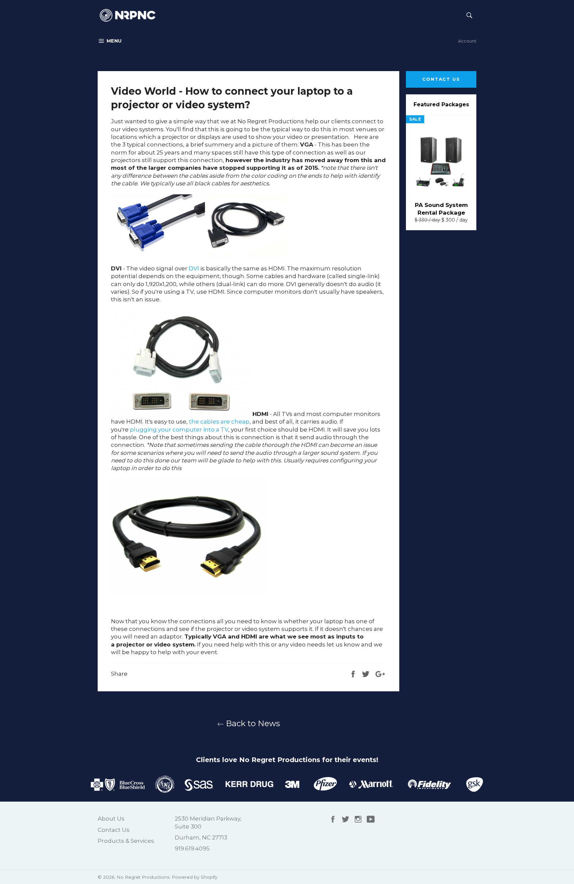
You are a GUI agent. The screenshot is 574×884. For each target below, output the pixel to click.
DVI (194, 268)
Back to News (252, 723)
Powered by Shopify (194, 877)
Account (467, 41)
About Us (111, 818)
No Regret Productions (143, 877)
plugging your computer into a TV (179, 429)
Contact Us (441, 79)
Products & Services (126, 840)
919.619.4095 (192, 848)
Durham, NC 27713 (201, 837)
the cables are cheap (219, 421)
